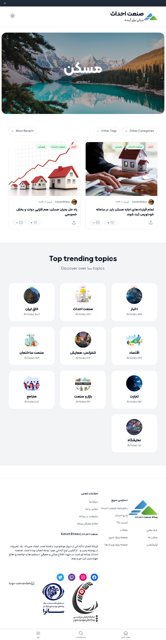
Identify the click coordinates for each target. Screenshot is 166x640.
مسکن (118, 147)
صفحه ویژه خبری (118, 537)
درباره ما (93, 502)
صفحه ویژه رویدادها (116, 545)
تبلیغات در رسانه (88, 516)
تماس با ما (92, 509)
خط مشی (152, 530)
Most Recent (25, 131)
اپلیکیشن (152, 545)
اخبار (150, 147)
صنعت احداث (127, 14)
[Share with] (151, 222)
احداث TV (122, 523)
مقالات (124, 530)
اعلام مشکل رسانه (87, 524)
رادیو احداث (121, 515)
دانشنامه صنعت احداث (114, 508)
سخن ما (152, 537)
